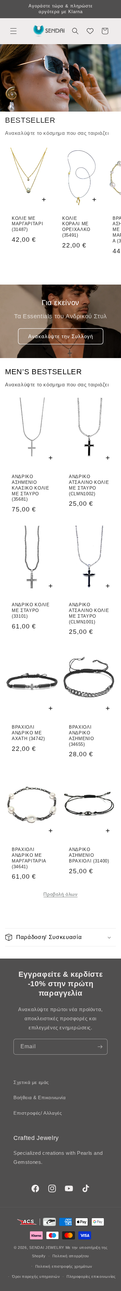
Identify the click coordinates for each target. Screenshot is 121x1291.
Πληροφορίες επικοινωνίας (91, 1276)
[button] (13, 31)
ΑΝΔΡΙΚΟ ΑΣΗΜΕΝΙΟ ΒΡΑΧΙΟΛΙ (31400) (89, 855)
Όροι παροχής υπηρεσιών (36, 1276)
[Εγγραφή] (99, 1047)
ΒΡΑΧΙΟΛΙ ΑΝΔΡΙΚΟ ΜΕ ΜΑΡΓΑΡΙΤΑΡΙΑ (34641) (29, 858)
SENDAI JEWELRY (46, 1247)
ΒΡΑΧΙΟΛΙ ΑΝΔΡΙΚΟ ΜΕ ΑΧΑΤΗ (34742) (28, 733)
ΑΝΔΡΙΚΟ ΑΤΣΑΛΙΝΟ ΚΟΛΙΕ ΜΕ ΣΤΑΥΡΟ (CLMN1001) (89, 613)
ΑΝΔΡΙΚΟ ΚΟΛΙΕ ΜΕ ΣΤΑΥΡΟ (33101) (31, 610)
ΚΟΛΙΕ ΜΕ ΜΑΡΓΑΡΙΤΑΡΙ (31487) (27, 224)
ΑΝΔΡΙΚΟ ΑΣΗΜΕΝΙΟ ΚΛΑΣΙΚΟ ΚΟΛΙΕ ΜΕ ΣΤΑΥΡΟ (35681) (30, 488)
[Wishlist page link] (90, 31)
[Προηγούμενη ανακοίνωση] (12, 9)
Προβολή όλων (60, 894)
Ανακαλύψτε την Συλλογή (60, 336)
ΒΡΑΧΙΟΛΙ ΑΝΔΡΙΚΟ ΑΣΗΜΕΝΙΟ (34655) (81, 735)
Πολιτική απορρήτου (70, 1256)
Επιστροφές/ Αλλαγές (37, 1113)
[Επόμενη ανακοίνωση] (108, 9)
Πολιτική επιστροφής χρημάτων (64, 1266)
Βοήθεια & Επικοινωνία (39, 1097)
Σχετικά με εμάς (31, 1082)
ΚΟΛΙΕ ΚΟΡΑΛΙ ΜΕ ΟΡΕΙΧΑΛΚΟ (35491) (76, 227)
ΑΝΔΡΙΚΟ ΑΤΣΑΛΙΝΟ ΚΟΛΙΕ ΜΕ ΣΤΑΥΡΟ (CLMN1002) (89, 485)
